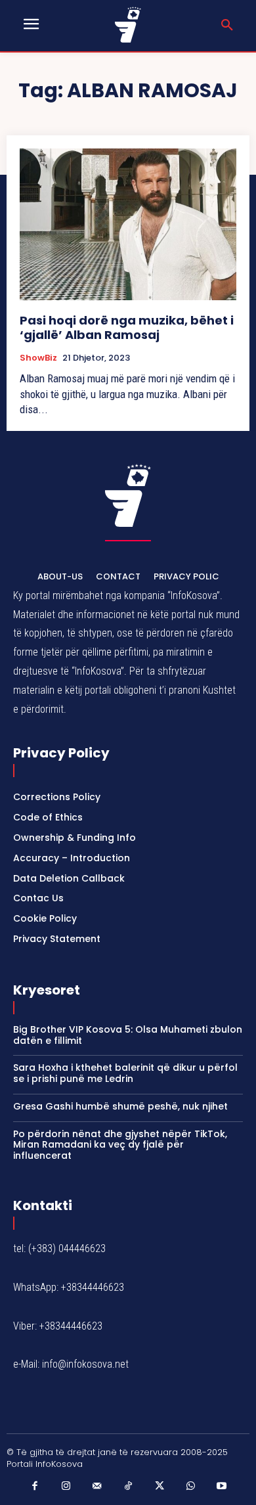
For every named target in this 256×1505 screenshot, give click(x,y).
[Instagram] (65, 1486)
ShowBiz (38, 358)
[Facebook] (34, 1486)
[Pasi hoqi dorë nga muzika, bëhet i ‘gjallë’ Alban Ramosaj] (128, 224)
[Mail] (97, 1486)
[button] (227, 25)
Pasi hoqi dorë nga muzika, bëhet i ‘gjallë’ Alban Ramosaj (127, 327)
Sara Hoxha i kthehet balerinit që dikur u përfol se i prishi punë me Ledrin (125, 1073)
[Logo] (128, 25)
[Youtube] (221, 1486)
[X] (159, 1486)
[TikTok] (128, 1486)
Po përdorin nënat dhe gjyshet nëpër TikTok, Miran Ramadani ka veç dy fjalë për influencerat (120, 1145)
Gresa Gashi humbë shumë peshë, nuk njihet (120, 1106)
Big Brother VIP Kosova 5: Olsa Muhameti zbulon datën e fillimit (127, 1035)
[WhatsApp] (190, 1486)
